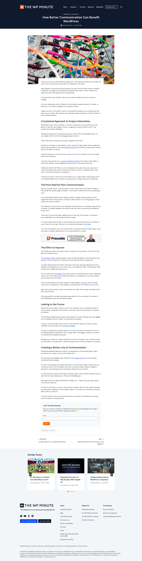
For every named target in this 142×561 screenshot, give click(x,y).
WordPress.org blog (70, 147)
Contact (63, 527)
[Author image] (61, 25)
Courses (82, 7)
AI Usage (33, 546)
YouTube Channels (88, 520)
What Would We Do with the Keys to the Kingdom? (91, 441)
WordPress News (66, 509)
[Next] (111, 474)
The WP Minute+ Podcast (90, 516)
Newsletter (99, 7)
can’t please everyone (78, 358)
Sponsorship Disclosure (70, 546)
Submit (46, 423)
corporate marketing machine (70, 161)
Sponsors (91, 7)
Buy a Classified (108, 509)
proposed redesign (69, 326)
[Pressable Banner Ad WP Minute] (71, 241)
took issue (84, 283)
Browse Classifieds (66, 523)
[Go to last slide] (30, 474)
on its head (87, 224)
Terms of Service (82, 546)
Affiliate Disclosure (25, 546)
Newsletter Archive (66, 539)
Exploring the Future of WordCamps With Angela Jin (70, 479)
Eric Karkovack (68, 25)
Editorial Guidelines (50, 546)
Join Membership (66, 516)
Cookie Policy (40, 546)
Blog (61, 513)
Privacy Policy (60, 546)
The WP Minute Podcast (90, 513)
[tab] (67, 491)
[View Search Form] (120, 7)
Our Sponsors (65, 520)
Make (81, 145)
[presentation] (41, 465)
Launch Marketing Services (112, 516)
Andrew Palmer (96, 482)
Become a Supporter (110, 513)
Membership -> (111, 7)
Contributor (75, 14)
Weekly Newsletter (88, 509)
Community (66, 14)
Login (62, 530)
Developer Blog (49, 258)
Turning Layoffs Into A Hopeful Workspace (52, 440)
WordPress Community (48, 430)
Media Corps (62, 274)
